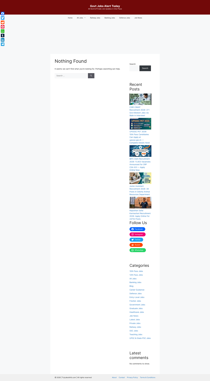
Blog (131, 286)
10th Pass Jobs (136, 271)
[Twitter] (2, 18)
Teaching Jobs (136, 334)
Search (133, 64)
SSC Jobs (134, 331)
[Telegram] (2, 44)
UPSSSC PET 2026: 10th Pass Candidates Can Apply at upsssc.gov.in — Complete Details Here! (140, 137)
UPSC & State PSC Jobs (140, 338)
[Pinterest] (2, 27)
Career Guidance (137, 290)
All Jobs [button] (80, 18)
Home (70, 18)
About (114, 377)
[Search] (91, 75)
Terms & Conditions (147, 377)
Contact (122, 377)
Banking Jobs (110, 18)
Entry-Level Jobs (137, 297)
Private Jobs (135, 323)
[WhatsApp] (2, 31)
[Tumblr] (2, 35)
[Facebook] (2, 13)
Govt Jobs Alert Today (105, 6)
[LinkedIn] (2, 40)
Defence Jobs (124, 18)
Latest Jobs (135, 319)
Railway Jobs (95, 18)
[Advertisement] (105, 37)
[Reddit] (2, 22)
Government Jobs (137, 305)
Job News (138, 18)
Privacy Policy (132, 377)
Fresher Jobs (135, 301)
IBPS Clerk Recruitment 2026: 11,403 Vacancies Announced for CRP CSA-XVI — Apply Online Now (140, 164)
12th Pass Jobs (136, 275)
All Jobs (133, 279)
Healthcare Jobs (137, 312)
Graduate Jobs (136, 308)
